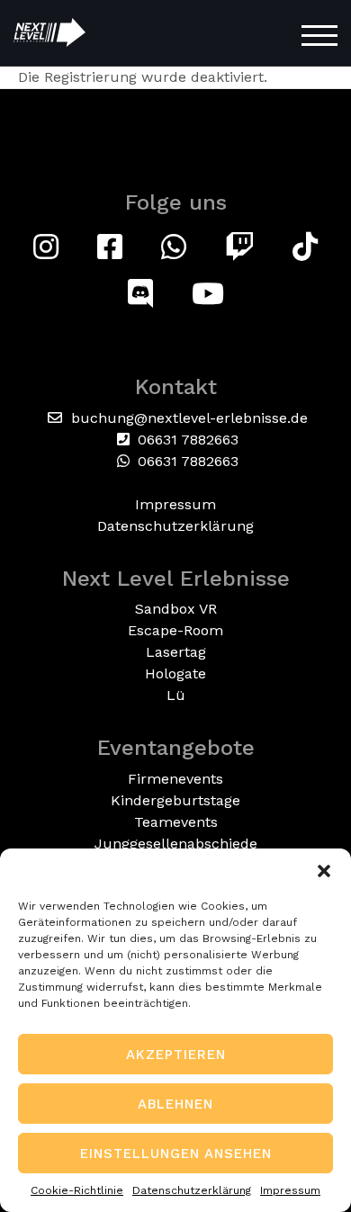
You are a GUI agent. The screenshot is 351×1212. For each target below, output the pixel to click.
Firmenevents (175, 778)
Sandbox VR (176, 608)
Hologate (175, 673)
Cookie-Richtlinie (77, 1190)
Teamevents (176, 821)
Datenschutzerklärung (191, 1190)
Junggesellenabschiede (175, 843)
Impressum (290, 1190)
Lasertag (176, 651)
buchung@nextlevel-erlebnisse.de (187, 417)
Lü (175, 695)
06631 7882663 (185, 439)
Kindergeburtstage (175, 800)
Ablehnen (175, 1104)
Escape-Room (175, 630)
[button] (324, 871)
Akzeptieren (176, 1054)
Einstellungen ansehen (176, 1153)
